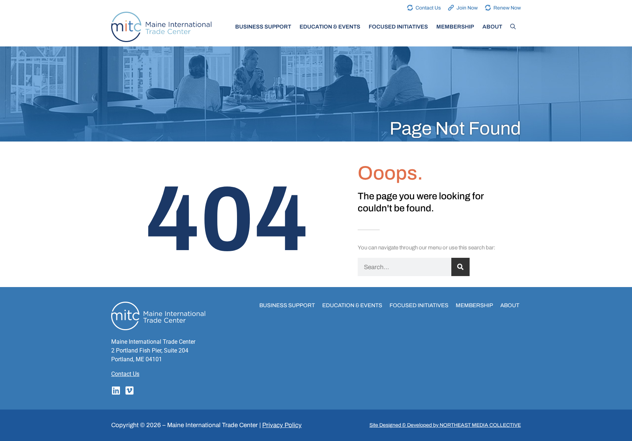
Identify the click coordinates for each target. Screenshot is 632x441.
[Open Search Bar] (512, 26)
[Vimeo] (129, 390)
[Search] (460, 267)
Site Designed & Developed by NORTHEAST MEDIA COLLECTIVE (445, 425)
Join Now (467, 8)
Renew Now (507, 8)
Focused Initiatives (398, 27)
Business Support (263, 27)
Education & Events (330, 27)
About (492, 27)
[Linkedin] (115, 390)
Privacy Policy (282, 425)
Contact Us (428, 8)
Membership (455, 27)
